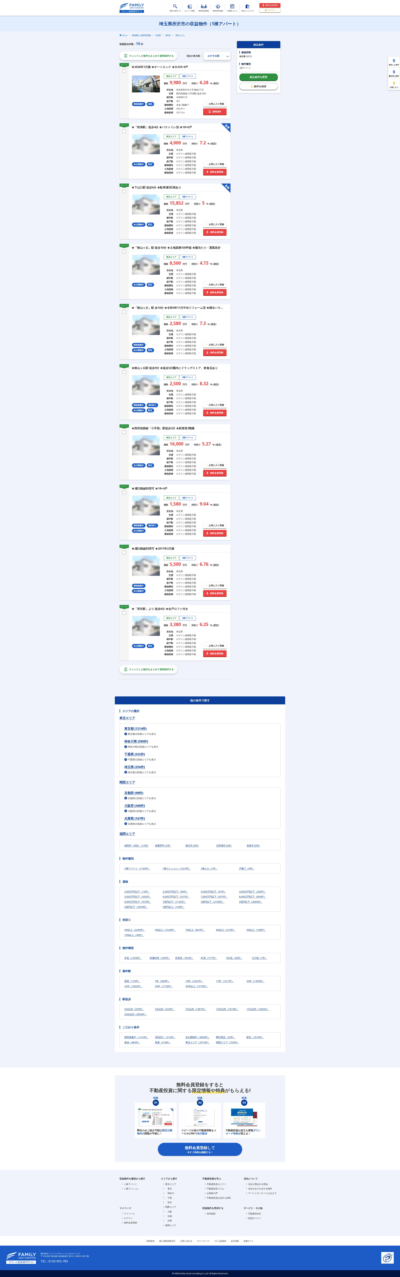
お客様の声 (212, 1193)
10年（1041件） (194, 980)
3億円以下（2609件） (250, 901)
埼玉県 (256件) (134, 767)
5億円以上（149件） (174, 906)
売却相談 (211, 1213)
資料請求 (216, 111)
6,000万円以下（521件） (176, 896)
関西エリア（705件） (227, 1042)
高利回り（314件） (165, 1037)
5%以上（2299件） (134, 929)
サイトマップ (203, 1241)
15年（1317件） (225, 980)
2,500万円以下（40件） (175, 891)
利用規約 (150, 1241)
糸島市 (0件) (253, 845)
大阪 (168, 1211)
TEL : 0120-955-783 (54, 1261)
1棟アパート (180, 35)
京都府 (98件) (133, 793)
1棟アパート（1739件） (137, 868)
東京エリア (127, 718)
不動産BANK (254, 1213)
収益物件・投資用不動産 (141, 35)
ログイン (272, 10)
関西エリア (127, 782)
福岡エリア (127, 834)
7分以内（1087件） (196, 1009)
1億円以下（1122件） (174, 901)
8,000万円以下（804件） (252, 896)
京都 (168, 1216)
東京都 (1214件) (135, 728)
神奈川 (169, 1193)
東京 (168, 1188)
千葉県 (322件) (134, 754)
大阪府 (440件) (134, 805)
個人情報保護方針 (167, 1241)
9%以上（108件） (256, 929)
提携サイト (249, 1241)
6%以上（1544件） (165, 929)
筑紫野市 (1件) (162, 845)
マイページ (129, 1213)
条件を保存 (260, 86)
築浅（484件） (132, 1042)
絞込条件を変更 (258, 77)
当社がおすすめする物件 (260, 1188)
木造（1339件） (133, 957)
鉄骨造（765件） (184, 957)
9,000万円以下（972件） (137, 901)
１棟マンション (131, 1188)
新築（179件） (132, 980)
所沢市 (168, 35)
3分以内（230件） (134, 1009)
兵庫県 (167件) (134, 818)
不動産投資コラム (215, 1188)
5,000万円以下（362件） (137, 896)
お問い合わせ (186, 1241)
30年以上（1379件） (196, 986)
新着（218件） (163, 1042)
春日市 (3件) (191, 845)
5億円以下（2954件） (136, 906)
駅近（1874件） (255, 1037)
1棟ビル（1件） (209, 868)
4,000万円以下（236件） (252, 891)
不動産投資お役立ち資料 (219, 1197)
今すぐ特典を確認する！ (200, 1149)
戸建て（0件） (247, 868)
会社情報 (235, 1241)
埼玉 (168, 1202)
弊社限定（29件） (225, 1037)
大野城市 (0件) (223, 845)
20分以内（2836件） (135, 1014)
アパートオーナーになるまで (262, 1193)
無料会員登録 (271, 5)
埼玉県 (158, 35)
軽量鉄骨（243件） (160, 957)
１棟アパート (130, 1184)
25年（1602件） (133, 986)
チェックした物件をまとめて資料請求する (151, 55)
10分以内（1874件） (227, 1009)
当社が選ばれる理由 (258, 1184)
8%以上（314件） (225, 929)
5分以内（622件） (165, 1009)
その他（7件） (259, 957)
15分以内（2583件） (258, 1009)
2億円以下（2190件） (212, 901)
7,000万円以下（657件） (214, 896)
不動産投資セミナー (216, 1184)
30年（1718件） (164, 986)
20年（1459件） (255, 980)
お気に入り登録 (216, 103)
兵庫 (168, 1220)
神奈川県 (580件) (136, 741)
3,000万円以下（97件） (213, 891)
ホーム (124, 35)
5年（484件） (162, 980)
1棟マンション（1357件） (177, 868)
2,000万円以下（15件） (137, 891)
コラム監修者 (220, 1241)
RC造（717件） (209, 957)
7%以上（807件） (195, 929)
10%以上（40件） (134, 934)
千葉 (168, 1197)
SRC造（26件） (234, 957)
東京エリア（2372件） (197, 1042)
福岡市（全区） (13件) (136, 845)
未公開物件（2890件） (197, 1037)
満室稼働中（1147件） (136, 1037)
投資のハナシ (254, 1218)
